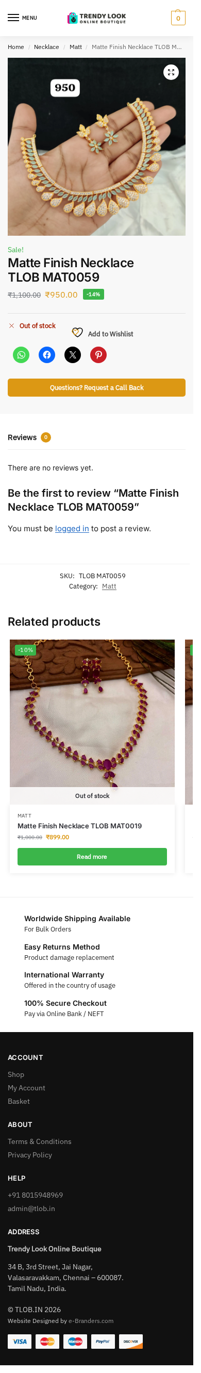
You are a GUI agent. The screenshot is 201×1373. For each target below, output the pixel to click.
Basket (19, 1101)
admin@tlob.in (31, 1208)
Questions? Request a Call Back (97, 387)
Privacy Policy (30, 1154)
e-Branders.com (91, 1321)
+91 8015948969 (35, 1195)
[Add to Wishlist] (154, 652)
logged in (72, 528)
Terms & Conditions (40, 1141)
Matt (76, 47)
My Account (26, 1087)
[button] (177, 18)
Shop (16, 1074)
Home (16, 47)
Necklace (46, 47)
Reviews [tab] (27, 437)
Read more (92, 856)
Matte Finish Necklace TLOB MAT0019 (80, 826)
